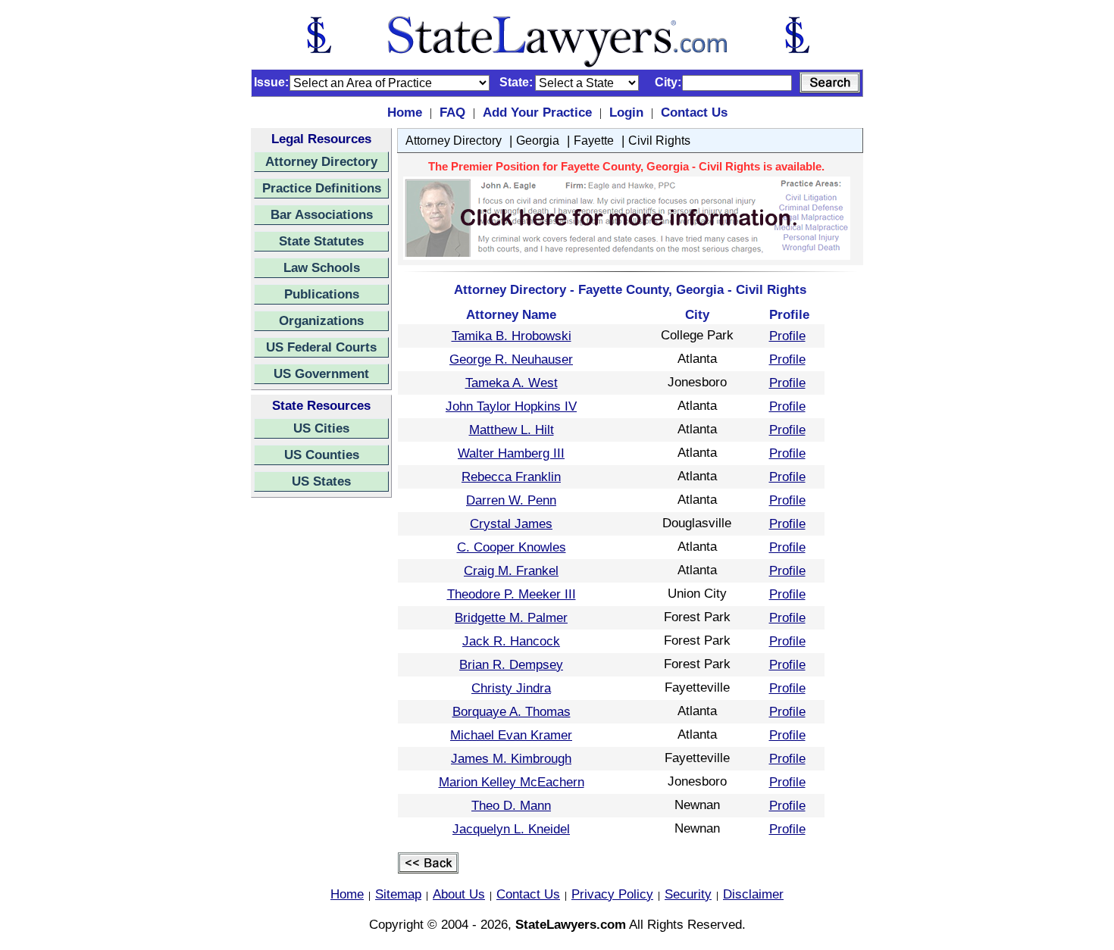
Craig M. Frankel (511, 570)
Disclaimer (753, 894)
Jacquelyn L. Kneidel (511, 828)
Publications (321, 294)
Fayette (594, 140)
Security (688, 894)
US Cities (321, 428)
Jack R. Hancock (511, 640)
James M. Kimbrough (511, 758)
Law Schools (321, 267)
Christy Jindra (511, 687)
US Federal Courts (321, 347)
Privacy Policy (612, 894)
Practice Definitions (321, 187)
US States (321, 481)
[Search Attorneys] (830, 82)
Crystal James (511, 523)
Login (626, 112)
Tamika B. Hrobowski (511, 335)
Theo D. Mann (511, 805)
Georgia (537, 140)
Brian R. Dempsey (511, 664)
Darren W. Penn (511, 500)
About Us (459, 894)
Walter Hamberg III (511, 453)
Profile (787, 335)
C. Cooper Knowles (511, 547)
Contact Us (694, 112)
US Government (321, 373)
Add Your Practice (537, 112)
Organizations (321, 320)
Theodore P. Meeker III (511, 594)
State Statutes (321, 240)
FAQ (452, 112)
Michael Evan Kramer (511, 734)
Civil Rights (659, 140)
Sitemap (398, 894)
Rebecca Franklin (511, 476)
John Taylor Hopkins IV (511, 406)
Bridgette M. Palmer (511, 617)
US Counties (321, 454)
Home (404, 112)
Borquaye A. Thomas (511, 711)
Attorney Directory (321, 161)
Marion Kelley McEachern (511, 781)
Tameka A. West (511, 382)
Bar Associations (322, 214)
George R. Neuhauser (511, 359)
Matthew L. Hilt (511, 429)
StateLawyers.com (570, 924)
